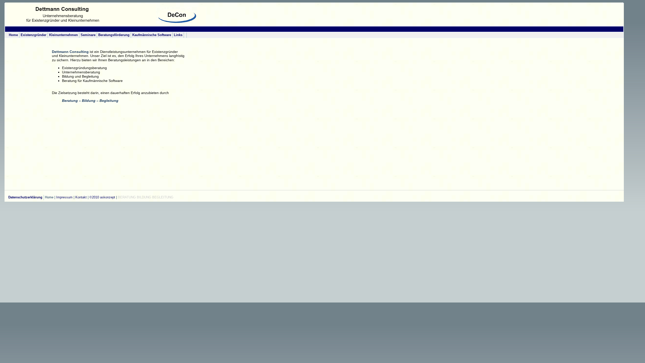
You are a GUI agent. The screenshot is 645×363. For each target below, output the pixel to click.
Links (178, 35)
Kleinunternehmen (63, 35)
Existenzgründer (33, 35)
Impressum (64, 197)
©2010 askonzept (102, 197)
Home (13, 35)
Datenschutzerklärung (25, 197)
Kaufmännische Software (151, 35)
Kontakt (81, 197)
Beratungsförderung (114, 35)
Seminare (88, 35)
